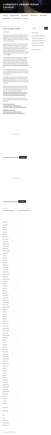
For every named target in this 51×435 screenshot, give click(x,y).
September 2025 (6, 250)
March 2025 (5, 265)
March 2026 (5, 236)
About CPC (5, 15)
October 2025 (5, 248)
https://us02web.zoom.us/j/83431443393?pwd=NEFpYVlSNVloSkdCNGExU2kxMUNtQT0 (14, 112)
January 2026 (5, 241)
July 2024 (4, 283)
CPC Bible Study (33, 15)
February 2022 (5, 351)
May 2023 (5, 316)
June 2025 (5, 257)
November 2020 (6, 387)
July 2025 (4, 255)
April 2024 (5, 290)
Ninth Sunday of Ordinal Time (37, 45)
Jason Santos (16, 26)
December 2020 (6, 384)
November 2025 (6, 246)
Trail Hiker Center (6, 18)
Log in (4, 418)
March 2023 (5, 321)
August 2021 (5, 365)
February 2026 (5, 239)
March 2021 (5, 377)
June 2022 (5, 342)
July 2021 (4, 368)
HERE (8, 54)
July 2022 (4, 340)
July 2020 (4, 396)
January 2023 (5, 326)
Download (23, 157)
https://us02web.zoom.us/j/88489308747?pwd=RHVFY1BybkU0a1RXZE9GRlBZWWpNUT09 (14, 106)
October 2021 (5, 361)
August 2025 (5, 253)
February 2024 (5, 295)
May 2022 (5, 344)
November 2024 (6, 274)
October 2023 (5, 304)
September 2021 (6, 363)
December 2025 (6, 243)
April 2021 (5, 375)
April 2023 (5, 318)
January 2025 (5, 269)
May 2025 (5, 260)
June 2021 (5, 370)
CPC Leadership (24, 15)
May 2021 (5, 372)
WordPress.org (6, 425)
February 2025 (5, 267)
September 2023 (6, 307)
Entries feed (5, 420)
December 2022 (6, 328)
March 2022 (5, 349)
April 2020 (5, 403)
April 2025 (5, 262)
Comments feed (6, 422)
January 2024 (5, 297)
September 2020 (6, 391)
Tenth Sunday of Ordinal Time (38, 43)
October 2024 (5, 276)
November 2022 (6, 330)
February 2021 (5, 379)
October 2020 (5, 389)
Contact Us (25, 18)
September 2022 (6, 335)
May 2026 (5, 232)
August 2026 (5, 225)
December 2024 (6, 272)
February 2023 (5, 323)
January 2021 (5, 382)
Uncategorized (5, 410)
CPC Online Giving (17, 18)
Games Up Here (43, 15)
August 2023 (5, 309)
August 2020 (5, 394)
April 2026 (5, 234)
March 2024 (5, 293)
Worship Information (14, 15)
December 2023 (6, 300)
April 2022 (5, 347)
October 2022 (5, 333)
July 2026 (4, 227)
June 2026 (5, 229)
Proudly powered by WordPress (9, 432)
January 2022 (5, 354)
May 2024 (5, 288)
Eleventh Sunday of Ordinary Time (38, 40)
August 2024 (5, 281)
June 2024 (5, 286)
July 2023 (4, 311)
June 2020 (5, 398)
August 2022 (5, 337)
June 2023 (5, 314)
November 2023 (6, 302)
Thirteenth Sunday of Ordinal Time (38, 36)
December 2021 (6, 356)
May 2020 (5, 401)
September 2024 (6, 279)
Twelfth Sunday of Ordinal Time (38, 38)
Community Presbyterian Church (21, 6)
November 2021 (6, 358)
